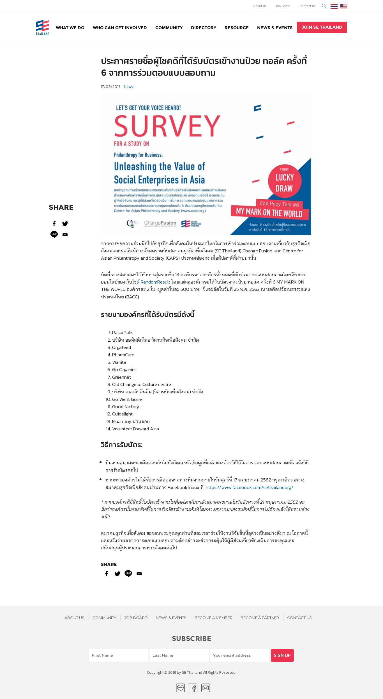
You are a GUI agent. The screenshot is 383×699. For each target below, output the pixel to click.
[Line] (54, 234)
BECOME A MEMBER (213, 617)
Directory (203, 27)
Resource (237, 27)
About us (259, 6)
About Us (74, 617)
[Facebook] (54, 224)
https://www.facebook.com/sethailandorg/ (249, 487)
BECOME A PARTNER (260, 617)
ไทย (334, 6)
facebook (193, 688)
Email (205, 688)
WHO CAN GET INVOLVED (120, 27)
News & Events (275, 27)
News (128, 86)
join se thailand (322, 27)
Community (169, 27)
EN (343, 6)
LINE (180, 688)
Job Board (283, 6)
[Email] (65, 234)
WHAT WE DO (70, 27)
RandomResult (155, 282)
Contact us (307, 6)
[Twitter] (65, 224)
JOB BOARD (136, 617)
